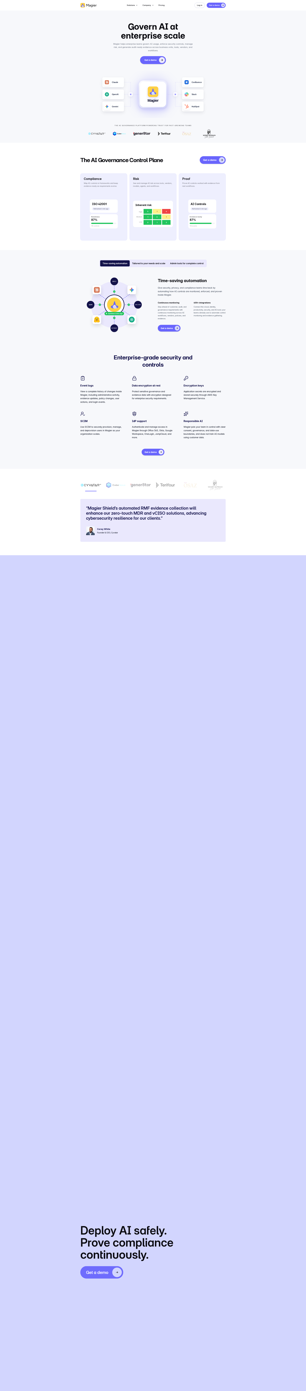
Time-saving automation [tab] (115, 263)
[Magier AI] (88, 5)
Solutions (131, 5)
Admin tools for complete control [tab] (187, 263)
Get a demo (214, 5)
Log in (199, 5)
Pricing (161, 5)
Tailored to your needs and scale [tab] (148, 263)
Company (146, 5)
